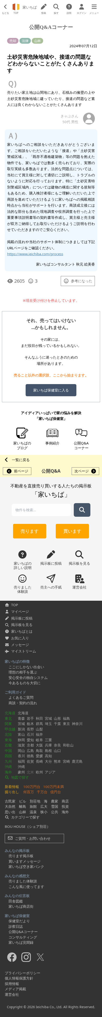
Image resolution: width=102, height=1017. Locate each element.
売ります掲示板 (21, 855)
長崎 (39, 761)
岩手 (30, 718)
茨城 (21, 723)
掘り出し (12, 791)
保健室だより (19, 920)
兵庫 (48, 745)
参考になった (81, 280)
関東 (8, 723)
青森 (21, 718)
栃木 (30, 723)
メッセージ (20, 644)
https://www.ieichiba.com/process (35, 253)
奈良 (57, 745)
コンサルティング (23, 937)
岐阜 (39, 739)
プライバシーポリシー (22, 972)
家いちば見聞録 (21, 942)
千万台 (42, 791)
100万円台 (31, 786)
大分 (48, 761)
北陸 (8, 734)
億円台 (55, 791)
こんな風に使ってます (26, 886)
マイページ (20, 611)
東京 (66, 723)
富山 (21, 734)
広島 (30, 750)
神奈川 (77, 723)
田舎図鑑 (16, 901)
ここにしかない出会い (26, 666)
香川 (21, 755)
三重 (48, 739)
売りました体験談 (23, 881)
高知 (48, 755)
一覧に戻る (21, 459)
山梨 (39, 729)
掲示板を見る (21, 624)
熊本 (57, 761)
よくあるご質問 (21, 697)
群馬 (39, 723)
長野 (30, 729)
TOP (14, 604)
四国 (8, 755)
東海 (8, 739)
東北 (8, 718)
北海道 (10, 712)
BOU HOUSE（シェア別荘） (27, 826)
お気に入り (20, 638)
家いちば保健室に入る (51, 390)
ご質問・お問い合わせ (32, 838)
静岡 (21, 739)
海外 (8, 772)
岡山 (21, 750)
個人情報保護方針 (19, 978)
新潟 (21, 729)
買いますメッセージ (25, 861)
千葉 (57, 723)
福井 (39, 734)
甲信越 (10, 729)
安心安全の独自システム (28, 677)
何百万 (28, 791)
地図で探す (19, 777)
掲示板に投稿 (21, 618)
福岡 (21, 761)
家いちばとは (21, 631)
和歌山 (68, 745)
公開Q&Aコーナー (23, 931)
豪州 (21, 772)
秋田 (39, 718)
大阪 (39, 745)
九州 (8, 761)
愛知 (30, 739)
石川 (30, 734)
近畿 (8, 745)
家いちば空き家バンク (26, 866)
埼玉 (48, 723)
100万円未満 (53, 786)
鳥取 (39, 750)
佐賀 (30, 761)
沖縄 (8, 766)
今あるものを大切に (25, 682)
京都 (30, 745)
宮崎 (66, 761)
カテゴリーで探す (25, 817)
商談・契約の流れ (23, 702)
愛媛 (39, 755)
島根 (48, 750)
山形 (57, 718)
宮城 (48, 718)
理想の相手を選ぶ (23, 672)
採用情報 (12, 983)
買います (72, 531)
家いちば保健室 (17, 915)
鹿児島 (77, 761)
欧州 (39, 772)
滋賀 (21, 745)
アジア (50, 772)
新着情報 (12, 786)
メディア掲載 (15, 988)
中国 (8, 750)
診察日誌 (16, 926)
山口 (57, 750)
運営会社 (12, 994)
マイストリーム (23, 651)
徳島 (30, 755)
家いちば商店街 (21, 906)
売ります (30, 531)
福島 (66, 718)
